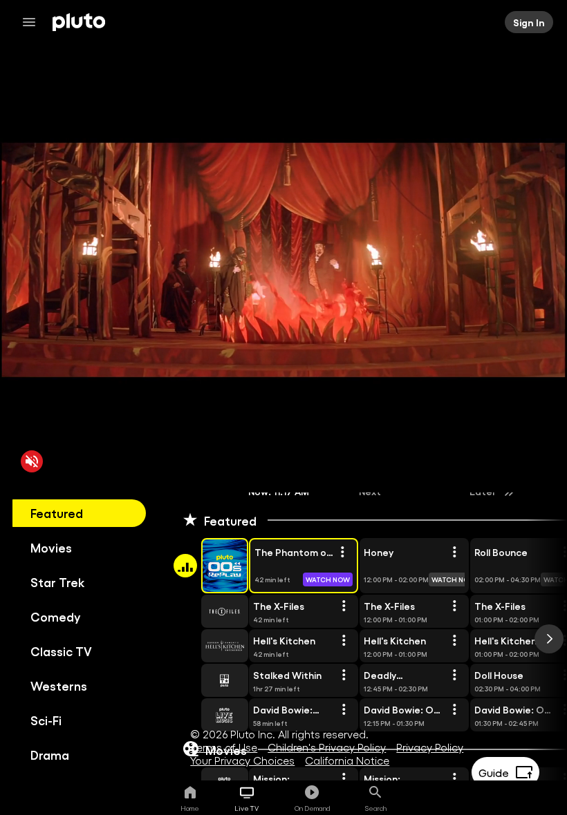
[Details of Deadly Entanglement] (454, 675)
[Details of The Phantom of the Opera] (342, 552)
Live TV (246, 808)
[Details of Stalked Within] (343, 675)
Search (376, 808)
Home (189, 808)
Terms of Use (223, 747)
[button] (208, 565)
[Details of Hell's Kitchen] (343, 641)
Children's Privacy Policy (327, 747)
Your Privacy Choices (242, 760)
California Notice (347, 760)
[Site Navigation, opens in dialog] (33, 22)
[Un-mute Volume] (32, 461)
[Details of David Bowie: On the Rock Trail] (454, 710)
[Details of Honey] (454, 552)
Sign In (529, 22)
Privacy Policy (429, 747)
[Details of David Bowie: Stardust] (343, 710)
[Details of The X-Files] (343, 606)
